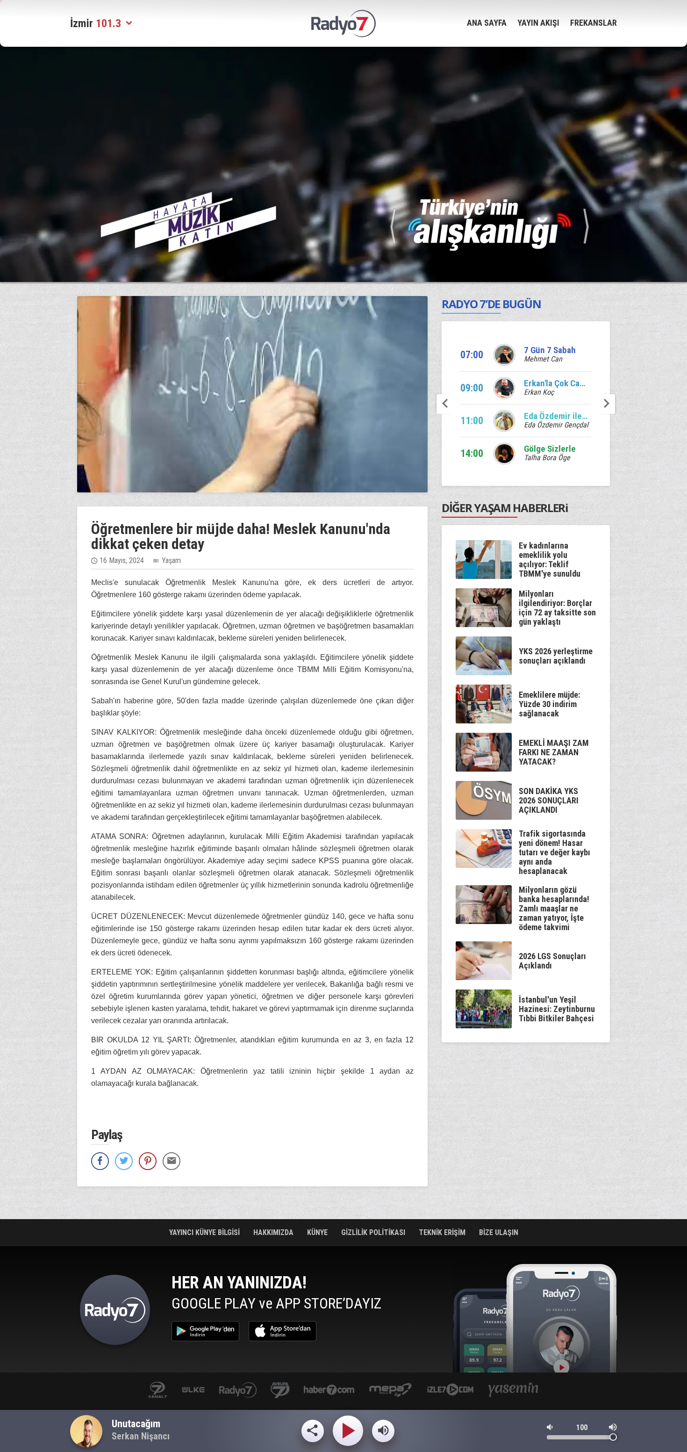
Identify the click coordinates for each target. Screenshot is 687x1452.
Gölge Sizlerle (550, 448)
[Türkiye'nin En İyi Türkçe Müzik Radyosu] (490, 224)
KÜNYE (318, 1232)
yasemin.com (513, 1390)
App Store (282, 1331)
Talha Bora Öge (547, 457)
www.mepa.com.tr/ (390, 1390)
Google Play (205, 1331)
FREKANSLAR (593, 23)
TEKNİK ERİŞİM (443, 1232)
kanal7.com (158, 1390)
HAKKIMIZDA (274, 1232)
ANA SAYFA (487, 23)
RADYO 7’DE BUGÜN (491, 303)
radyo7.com (238, 1390)
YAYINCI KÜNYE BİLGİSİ (205, 1232)
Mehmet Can (543, 358)
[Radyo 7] (343, 23)
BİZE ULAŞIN (498, 1232)
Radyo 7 (115, 1312)
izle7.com (450, 1390)
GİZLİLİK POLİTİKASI (374, 1232)
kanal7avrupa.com (280, 1390)
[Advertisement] (656, 196)
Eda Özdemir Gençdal (556, 424)
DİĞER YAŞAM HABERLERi (505, 507)
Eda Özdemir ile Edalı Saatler (577, 416)
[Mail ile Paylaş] (171, 1161)
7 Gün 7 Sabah (550, 350)
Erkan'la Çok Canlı (556, 383)
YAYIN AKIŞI (538, 23)
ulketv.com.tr (193, 1390)
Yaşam (171, 560)
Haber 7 (329, 1390)
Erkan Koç (539, 392)
